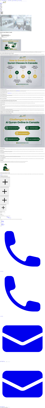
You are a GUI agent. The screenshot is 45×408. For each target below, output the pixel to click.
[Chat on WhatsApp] (0, 14)
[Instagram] (5, 361)
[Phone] (9, 361)
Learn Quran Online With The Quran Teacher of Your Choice (5, 35)
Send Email (8, 217)
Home (0, 3)
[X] (6, 361)
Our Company (2, 223)
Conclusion (2, 36)
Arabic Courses (2, 221)
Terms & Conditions (3, 224)
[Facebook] (1, 361)
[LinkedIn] (8, 361)
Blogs (0, 8)
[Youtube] (3, 361)
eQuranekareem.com (18, 90)
